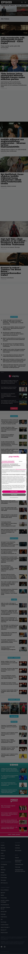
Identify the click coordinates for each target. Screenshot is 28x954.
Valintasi (20, 461)
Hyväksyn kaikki (14, 491)
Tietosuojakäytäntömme (14, 497)
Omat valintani (14, 494)
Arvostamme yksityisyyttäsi (8, 461)
